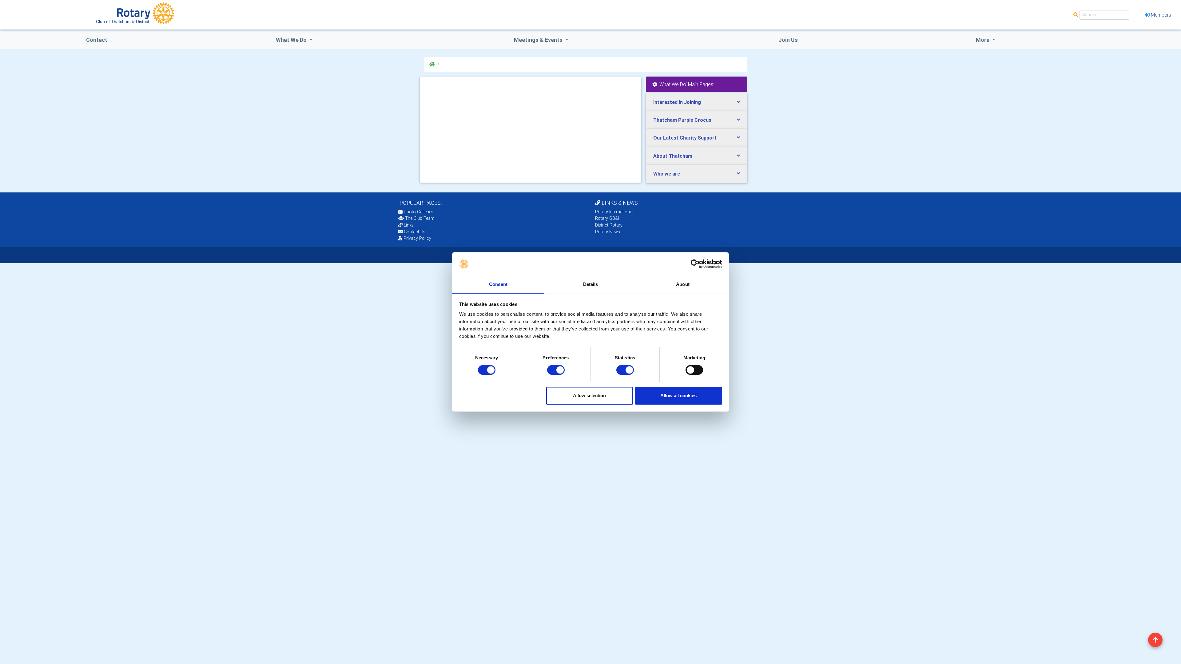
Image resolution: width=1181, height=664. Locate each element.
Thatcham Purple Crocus (682, 120)
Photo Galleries (418, 212)
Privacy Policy (417, 238)
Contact (96, 39)
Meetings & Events (539, 39)
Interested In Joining (677, 102)
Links (409, 225)
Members (1161, 15)
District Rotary (608, 225)
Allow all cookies (678, 395)
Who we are (666, 174)
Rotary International (614, 212)
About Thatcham (672, 156)
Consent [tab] (498, 284)
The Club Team (420, 218)
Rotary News (607, 232)
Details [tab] (590, 284)
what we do (292, 39)
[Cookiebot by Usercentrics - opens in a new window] (695, 264)
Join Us (788, 39)
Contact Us (414, 232)
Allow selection (589, 395)
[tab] (696, 102)
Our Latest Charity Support (685, 138)
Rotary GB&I (607, 218)
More (983, 39)
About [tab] (683, 284)
